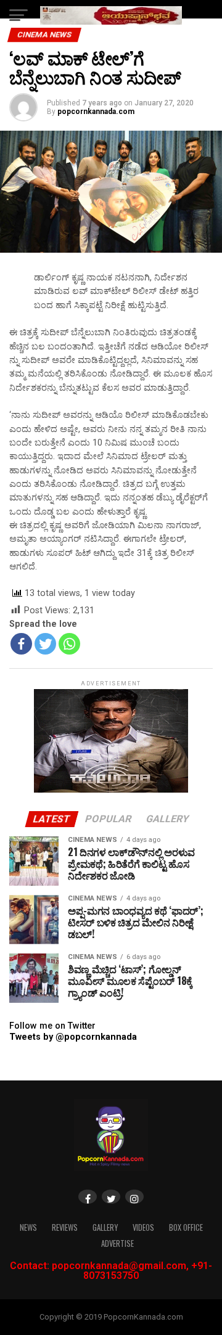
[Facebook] (21, 644)
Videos (143, 1227)
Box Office (186, 1227)
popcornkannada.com (95, 111)
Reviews (65, 1227)
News (28, 1227)
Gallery (105, 1227)
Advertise (117, 1243)
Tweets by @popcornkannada (73, 1037)
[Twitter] (45, 644)
